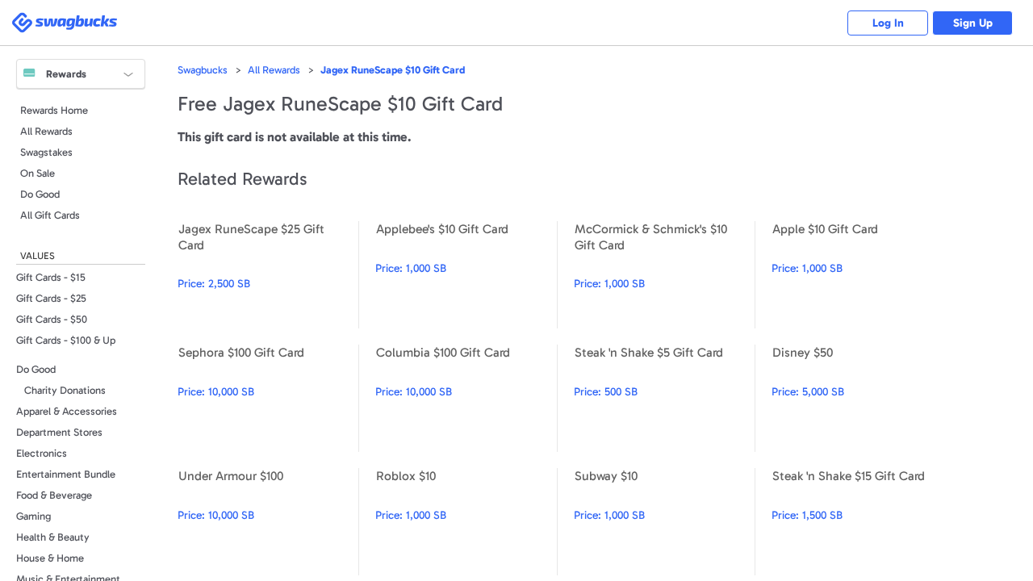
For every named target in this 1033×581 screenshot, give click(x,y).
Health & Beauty (53, 537)
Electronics (41, 453)
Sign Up (973, 23)
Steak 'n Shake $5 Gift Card (664, 398)
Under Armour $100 (268, 521)
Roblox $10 (465, 521)
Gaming (33, 516)
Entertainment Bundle (65, 474)
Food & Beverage (54, 495)
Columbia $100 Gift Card (465, 398)
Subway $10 (664, 521)
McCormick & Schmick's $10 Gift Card (664, 274)
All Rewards (46, 131)
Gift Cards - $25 (51, 298)
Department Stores (59, 432)
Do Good (40, 194)
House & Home (50, 558)
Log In (888, 23)
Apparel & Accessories (66, 411)
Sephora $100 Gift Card (268, 398)
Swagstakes (46, 152)
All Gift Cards (50, 215)
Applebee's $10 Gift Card (465, 274)
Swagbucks (203, 70)
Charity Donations (65, 390)
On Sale (37, 173)
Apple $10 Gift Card (862, 274)
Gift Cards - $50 (51, 319)
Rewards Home (54, 110)
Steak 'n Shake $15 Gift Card (862, 521)
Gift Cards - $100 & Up (65, 340)
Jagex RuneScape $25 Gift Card (268, 274)
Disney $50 (862, 398)
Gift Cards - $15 (51, 277)
